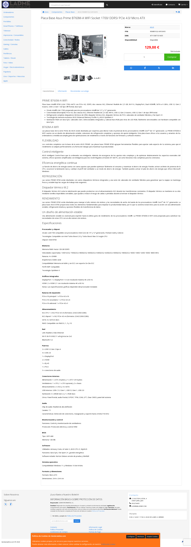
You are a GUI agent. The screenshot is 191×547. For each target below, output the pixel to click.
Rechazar (141, 537)
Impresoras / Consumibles (13, 35)
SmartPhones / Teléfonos (13, 26)
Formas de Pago (95, 532)
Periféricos (7, 53)
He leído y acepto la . (67, 516)
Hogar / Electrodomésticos (13, 67)
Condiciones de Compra (58, 532)
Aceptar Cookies (152, 537)
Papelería (7, 72)
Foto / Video (8, 63)
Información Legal (95, 527)
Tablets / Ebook (9, 58)
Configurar (131, 537)
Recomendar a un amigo (80, 91)
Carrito (183, 4)
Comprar (172, 57)
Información (62, 91)
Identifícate (157, 4)
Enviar (77, 521)
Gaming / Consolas (10, 44)
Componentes (8, 17)
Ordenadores (8, 12)
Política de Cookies (108, 544)
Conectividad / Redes (11, 40)
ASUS (152, 27)
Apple (5, 81)
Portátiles (7, 21)
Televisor (7, 30)
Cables (6, 49)
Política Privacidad (56, 529)
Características (48, 91)
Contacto (171, 4)
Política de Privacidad (98, 511)
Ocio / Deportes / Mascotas (14, 76)
